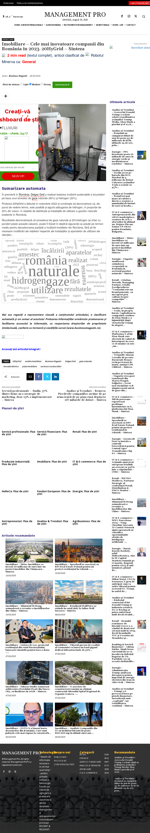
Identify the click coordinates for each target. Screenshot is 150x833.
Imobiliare (8, 39)
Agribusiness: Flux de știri (86, 522)
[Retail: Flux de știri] (89, 419)
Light (26, 84)
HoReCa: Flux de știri (15, 491)
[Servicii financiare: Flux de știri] (54, 419)
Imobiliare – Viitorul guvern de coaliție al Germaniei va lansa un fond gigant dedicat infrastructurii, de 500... (77, 647)
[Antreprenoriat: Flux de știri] (18, 509)
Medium (36, 84)
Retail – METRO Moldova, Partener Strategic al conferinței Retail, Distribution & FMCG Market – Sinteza (123, 485)
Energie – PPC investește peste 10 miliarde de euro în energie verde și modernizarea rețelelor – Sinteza (123, 158)
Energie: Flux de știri (86, 491)
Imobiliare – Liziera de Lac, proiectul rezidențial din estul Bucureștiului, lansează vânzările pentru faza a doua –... (27, 649)
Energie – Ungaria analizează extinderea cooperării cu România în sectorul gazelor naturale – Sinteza (122, 266)
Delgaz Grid (70, 361)
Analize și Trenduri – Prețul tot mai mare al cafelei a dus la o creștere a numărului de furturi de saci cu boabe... (123, 199)
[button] (143, 16)
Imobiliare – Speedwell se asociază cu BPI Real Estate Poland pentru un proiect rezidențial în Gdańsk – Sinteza (123, 425)
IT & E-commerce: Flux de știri (89, 463)
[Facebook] (122, 16)
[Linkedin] (55, 376)
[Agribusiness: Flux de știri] (89, 509)
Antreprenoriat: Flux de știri (17, 522)
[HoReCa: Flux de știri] (18, 479)
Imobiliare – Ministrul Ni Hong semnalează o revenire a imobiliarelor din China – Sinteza (27, 608)
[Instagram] (128, 16)
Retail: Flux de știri (85, 431)
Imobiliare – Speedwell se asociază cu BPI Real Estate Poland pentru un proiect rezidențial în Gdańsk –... (77, 567)
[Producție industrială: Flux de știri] (18, 449)
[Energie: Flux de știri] (89, 479)
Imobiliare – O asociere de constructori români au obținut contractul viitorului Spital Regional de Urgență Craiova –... (77, 690)
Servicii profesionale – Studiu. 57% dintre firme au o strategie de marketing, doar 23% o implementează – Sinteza (27, 395)
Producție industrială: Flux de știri (16, 463)
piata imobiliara (29, 366)
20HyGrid (16, 361)
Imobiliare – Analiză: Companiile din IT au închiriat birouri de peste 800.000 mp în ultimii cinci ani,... (76, 731)
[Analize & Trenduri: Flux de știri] (54, 509)
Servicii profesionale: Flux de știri (18, 433)
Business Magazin (18, 75)
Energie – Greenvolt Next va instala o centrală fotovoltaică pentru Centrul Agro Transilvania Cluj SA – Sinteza (123, 446)
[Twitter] (135, 16)
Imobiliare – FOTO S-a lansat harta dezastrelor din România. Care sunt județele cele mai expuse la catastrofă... (28, 731)
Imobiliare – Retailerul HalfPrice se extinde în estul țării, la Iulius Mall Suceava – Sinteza (75, 608)
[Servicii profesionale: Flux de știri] (18, 419)
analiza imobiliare (33, 361)
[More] (6, 96)
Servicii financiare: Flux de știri (52, 433)
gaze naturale (85, 361)
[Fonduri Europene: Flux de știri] (54, 479)
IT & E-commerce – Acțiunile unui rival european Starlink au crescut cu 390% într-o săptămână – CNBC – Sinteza (123, 465)
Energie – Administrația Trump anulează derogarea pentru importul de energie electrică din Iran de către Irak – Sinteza (123, 675)
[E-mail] (30, 376)
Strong (47, 84)
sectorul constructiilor (50, 366)
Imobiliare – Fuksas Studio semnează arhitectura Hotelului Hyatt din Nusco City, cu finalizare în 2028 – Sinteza (27, 689)
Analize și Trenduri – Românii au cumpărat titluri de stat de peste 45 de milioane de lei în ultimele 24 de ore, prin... (123, 138)
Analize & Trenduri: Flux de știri (52, 522)
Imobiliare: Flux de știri (52, 461)
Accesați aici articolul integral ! (21, 349)
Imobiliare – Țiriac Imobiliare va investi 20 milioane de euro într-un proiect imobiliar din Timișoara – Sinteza (25, 568)
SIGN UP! (18, 176)
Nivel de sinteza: (11, 84)
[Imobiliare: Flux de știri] (54, 449)
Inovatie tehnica (10, 366)
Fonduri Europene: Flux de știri (54, 492)
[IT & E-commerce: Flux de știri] (89, 449)
